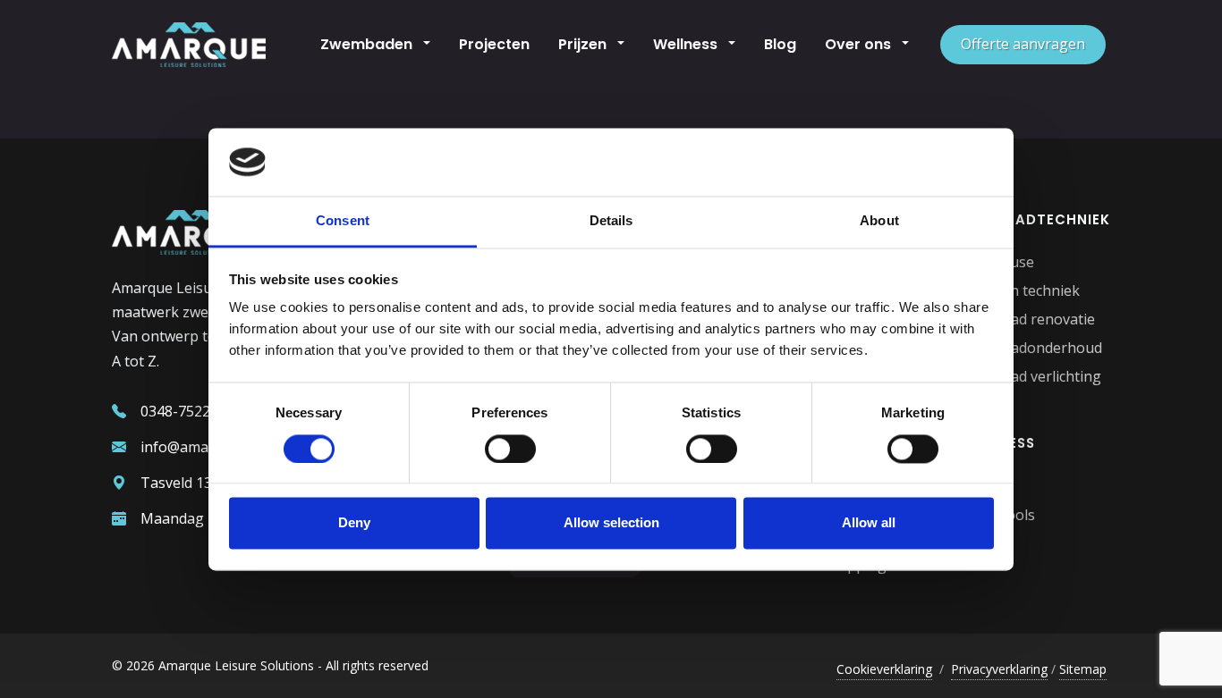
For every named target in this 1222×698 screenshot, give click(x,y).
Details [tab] (611, 221)
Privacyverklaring (999, 668)
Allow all (868, 523)
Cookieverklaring (884, 668)
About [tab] (879, 221)
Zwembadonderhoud (1032, 347)
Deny (354, 523)
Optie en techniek (1021, 290)
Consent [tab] (342, 221)
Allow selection (611, 523)
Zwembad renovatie (1028, 319)
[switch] (510, 448)
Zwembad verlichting (1031, 376)
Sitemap (1083, 668)
